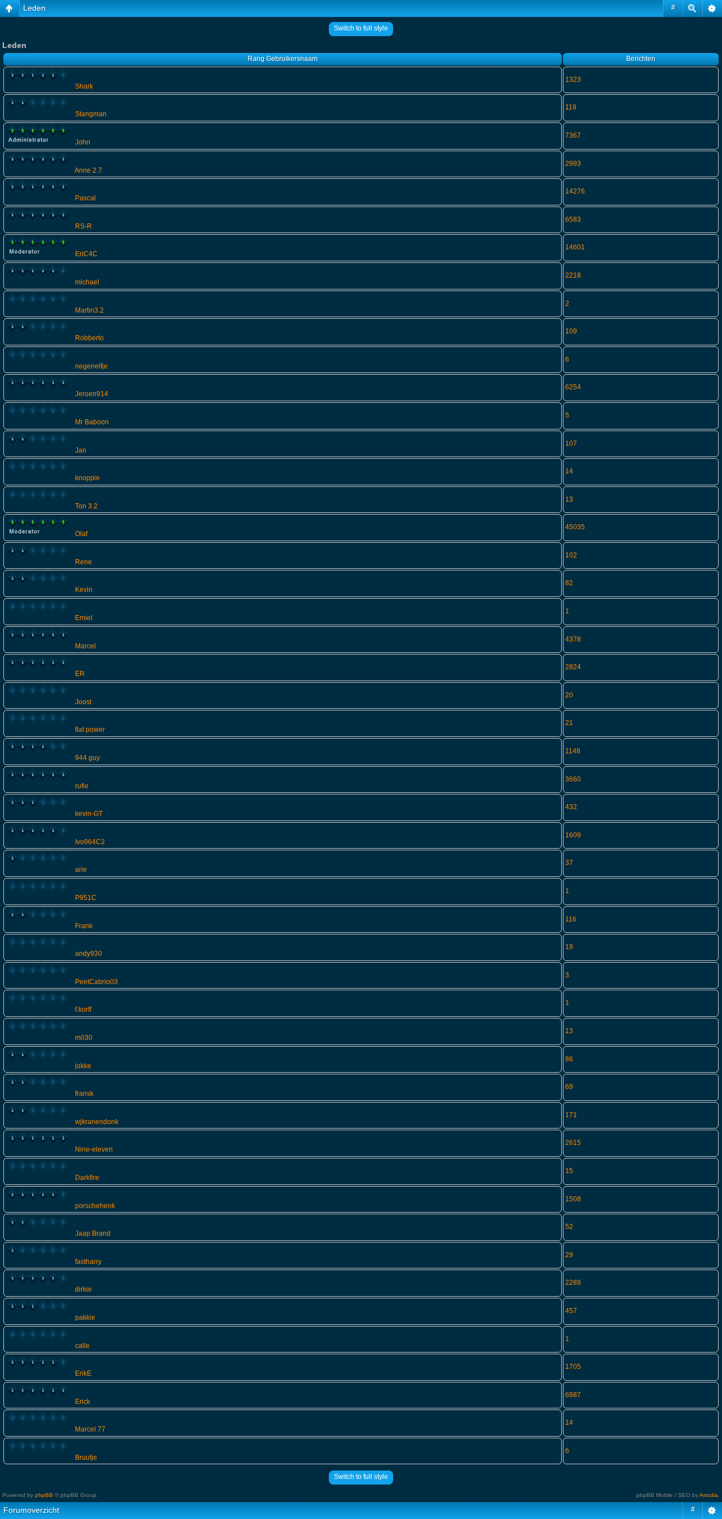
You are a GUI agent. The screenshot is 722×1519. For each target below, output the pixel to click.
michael (87, 282)
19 (569, 947)
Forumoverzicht (31, 1509)
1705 (573, 1367)
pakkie (85, 1318)
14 (569, 471)
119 (570, 107)
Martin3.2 (89, 310)
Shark (84, 86)
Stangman (91, 114)
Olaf (81, 534)
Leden (34, 7)
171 (571, 1115)
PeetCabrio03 (96, 982)
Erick (82, 1402)
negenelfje (91, 366)
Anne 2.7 (88, 170)
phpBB (44, 1495)
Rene (83, 562)
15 (569, 1171)
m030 (84, 1038)
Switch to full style (361, 28)
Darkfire (87, 1178)
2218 (573, 275)
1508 (573, 1199)
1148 (572, 751)
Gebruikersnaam (292, 59)
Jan (80, 450)
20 (569, 695)
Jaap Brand (93, 1233)
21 (569, 723)
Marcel (85, 646)
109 (571, 331)
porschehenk (95, 1206)
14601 (575, 247)
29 (569, 1255)
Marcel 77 (90, 1429)
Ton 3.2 (86, 506)
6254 (573, 387)
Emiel (84, 618)
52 (569, 1227)
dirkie (83, 1289)
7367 (573, 135)
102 (571, 555)
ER (80, 674)
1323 (573, 80)
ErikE (83, 1373)
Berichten (640, 59)
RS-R (83, 226)
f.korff (83, 1009)
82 (569, 583)
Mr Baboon (92, 422)
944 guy (87, 758)
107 (571, 443)
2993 (573, 164)
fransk (84, 1093)
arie (81, 869)
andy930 (88, 954)
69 (569, 1087)
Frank (84, 926)
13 (569, 499)
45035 (575, 527)
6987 (573, 1395)
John (82, 142)
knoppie (87, 478)
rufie (82, 786)
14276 (575, 191)
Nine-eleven (94, 1149)
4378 (573, 639)
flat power (90, 730)
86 (569, 1059)
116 (570, 919)
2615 (573, 1143)
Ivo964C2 (90, 842)
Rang (256, 59)
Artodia (708, 1495)
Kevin (84, 590)
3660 (573, 779)
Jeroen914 (91, 394)
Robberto (89, 338)
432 (571, 807)
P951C (85, 898)
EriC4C (86, 254)
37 (569, 863)
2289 (573, 1283)
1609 (573, 835)
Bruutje (86, 1457)
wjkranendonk (96, 1122)
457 (571, 1311)
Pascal (85, 198)
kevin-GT (89, 814)
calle (82, 1346)
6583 (573, 219)
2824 (573, 667)
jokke (83, 1066)
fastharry (88, 1262)
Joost (83, 702)
